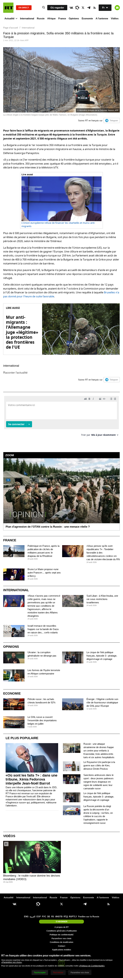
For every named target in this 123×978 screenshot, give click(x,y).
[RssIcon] (94, 7)
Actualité (9, 18)
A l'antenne (102, 18)
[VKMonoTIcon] (71, 7)
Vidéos (115, 18)
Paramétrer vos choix (61, 938)
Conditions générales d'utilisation (61, 931)
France (62, 18)
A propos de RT (61, 927)
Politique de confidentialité (62, 935)
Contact (61, 946)
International (27, 18)
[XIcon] (83, 7)
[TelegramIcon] (88, 7)
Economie (87, 18)
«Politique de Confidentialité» (92, 966)
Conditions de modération (61, 942)
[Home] (8, 8)
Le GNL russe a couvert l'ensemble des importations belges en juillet (42, 720)
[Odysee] (77, 7)
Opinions (74, 18)
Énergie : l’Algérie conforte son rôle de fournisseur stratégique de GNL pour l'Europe (102, 702)
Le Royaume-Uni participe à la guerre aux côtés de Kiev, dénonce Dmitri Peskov (99, 765)
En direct (24, 8)
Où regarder (57, 7)
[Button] (117, 7)
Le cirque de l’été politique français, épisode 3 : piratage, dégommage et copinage (101, 655)
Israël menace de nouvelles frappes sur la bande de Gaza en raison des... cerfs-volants (43, 629)
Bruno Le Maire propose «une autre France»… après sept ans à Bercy (44, 572)
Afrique (51, 18)
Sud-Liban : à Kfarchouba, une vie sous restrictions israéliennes (102, 599)
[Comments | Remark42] (61, 417)
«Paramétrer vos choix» (11, 962)
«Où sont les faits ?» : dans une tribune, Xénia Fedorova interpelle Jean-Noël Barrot (31, 779)
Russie (41, 18)
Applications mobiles (61, 950)
